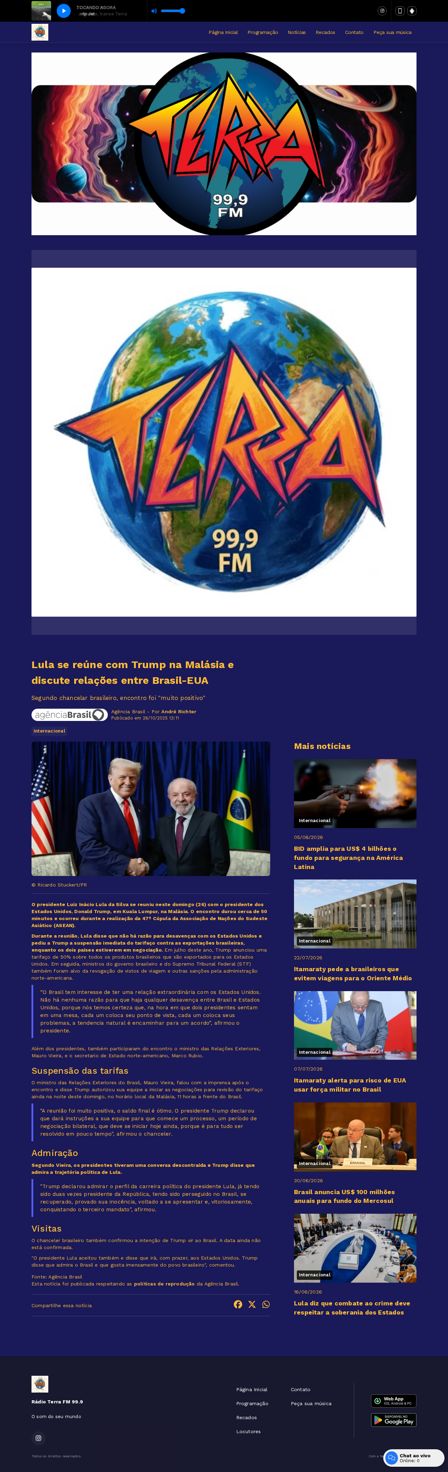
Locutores (248, 1431)
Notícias (297, 32)
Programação (262, 32)
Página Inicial (223, 32)
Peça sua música (392, 32)
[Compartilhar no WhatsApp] (266, 1305)
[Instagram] (382, 10)
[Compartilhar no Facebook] (238, 1305)
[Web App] (400, 10)
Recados (325, 32)
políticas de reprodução (164, 1284)
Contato (354, 32)
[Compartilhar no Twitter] (252, 1305)
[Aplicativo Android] (411, 10)
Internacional (49, 731)
